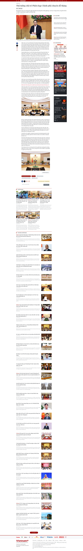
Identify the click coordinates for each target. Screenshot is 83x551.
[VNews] (66, 537)
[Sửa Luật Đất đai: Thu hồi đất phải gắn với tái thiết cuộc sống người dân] (46, 496)
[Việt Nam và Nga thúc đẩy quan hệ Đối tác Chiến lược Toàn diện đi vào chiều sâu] (46, 287)
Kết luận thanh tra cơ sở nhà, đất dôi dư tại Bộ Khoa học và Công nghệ (28, 275)
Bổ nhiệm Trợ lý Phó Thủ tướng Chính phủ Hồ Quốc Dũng (27, 354)
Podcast (58, 98)
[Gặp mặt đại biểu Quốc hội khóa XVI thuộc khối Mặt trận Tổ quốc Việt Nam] (46, 307)
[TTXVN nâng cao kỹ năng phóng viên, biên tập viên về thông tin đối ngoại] (46, 506)
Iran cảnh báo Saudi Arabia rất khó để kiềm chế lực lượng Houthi (57, 117)
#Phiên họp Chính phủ (40, 176)
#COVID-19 (33, 176)
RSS (44, 540)
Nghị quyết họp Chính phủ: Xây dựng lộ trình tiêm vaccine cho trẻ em (21, 221)
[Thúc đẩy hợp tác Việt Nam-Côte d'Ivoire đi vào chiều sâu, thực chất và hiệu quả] (46, 247)
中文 (58, 0)
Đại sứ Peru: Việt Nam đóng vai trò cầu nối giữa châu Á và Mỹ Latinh (28, 474)
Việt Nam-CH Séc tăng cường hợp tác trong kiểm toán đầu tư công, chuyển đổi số (27, 524)
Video (57, 62)
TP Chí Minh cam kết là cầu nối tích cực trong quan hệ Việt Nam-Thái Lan (27, 424)
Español (56, 0)
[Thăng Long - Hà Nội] (62, 0)
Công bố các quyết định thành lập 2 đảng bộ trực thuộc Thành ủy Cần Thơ (27, 484)
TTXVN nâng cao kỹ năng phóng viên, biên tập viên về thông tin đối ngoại (27, 504)
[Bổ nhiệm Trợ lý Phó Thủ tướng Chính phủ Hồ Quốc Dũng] (46, 356)
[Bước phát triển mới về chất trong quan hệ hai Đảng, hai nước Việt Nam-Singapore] (46, 416)
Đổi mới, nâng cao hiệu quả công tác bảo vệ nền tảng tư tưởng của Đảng (28, 464)
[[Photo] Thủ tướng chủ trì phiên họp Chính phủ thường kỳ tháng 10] (34, 215)
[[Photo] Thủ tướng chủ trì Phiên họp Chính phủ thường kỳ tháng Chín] (34, 195)
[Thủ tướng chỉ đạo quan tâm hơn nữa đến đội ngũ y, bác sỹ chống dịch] (22, 195)
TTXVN (53, 540)
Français (53, 0)
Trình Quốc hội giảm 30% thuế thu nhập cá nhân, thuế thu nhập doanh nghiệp (27, 444)
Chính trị (18, 3)
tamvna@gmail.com (52, 543)
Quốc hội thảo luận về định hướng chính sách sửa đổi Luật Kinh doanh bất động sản (28, 235)
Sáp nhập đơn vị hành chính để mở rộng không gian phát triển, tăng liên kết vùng (60, 18)
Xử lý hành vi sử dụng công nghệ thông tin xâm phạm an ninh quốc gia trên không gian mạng (28, 265)
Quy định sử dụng (39, 540)
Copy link (17, 50)
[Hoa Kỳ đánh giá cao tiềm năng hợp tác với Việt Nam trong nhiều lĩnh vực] (46, 297)
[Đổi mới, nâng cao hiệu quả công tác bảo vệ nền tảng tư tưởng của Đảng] (46, 466)
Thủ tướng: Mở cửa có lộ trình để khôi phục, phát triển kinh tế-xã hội (45, 201)
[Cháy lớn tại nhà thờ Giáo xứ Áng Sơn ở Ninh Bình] (64, 102)
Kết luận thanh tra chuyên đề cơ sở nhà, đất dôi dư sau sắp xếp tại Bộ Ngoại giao (27, 344)
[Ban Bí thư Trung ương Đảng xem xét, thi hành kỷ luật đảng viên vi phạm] (46, 406)
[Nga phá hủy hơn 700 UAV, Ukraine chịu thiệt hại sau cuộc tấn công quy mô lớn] (64, 109)
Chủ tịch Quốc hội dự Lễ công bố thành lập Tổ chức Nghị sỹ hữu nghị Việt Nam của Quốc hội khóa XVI (28, 374)
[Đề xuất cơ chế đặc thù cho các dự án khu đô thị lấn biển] (46, 337)
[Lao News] (29, 537)
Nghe (57, 120)
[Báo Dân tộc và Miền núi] (17, 537)
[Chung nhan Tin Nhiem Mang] (62, 542)
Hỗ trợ (46, 540)
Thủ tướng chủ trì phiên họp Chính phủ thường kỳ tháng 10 (33, 221)
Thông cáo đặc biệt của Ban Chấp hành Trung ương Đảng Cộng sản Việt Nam (60, 23)
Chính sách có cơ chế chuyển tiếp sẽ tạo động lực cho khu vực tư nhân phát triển (60, 90)
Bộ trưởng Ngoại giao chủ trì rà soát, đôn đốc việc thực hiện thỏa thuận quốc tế (27, 315)
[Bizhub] (26, 537)
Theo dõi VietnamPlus (41, 181)
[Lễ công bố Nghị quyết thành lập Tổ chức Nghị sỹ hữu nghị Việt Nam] (46, 366)
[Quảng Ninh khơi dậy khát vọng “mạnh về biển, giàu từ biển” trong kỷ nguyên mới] (46, 516)
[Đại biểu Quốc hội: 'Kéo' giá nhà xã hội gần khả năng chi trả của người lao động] (46, 386)
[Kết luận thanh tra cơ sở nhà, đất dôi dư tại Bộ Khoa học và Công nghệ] (46, 277)
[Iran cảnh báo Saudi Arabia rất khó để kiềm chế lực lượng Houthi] (64, 117)
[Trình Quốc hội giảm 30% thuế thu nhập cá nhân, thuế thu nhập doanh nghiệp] (46, 446)
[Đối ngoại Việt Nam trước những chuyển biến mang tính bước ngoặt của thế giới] (46, 436)
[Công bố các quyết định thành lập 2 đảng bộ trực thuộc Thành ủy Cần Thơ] (46, 486)
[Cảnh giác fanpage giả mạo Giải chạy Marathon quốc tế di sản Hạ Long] (60, 48)
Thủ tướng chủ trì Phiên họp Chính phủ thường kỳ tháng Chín (33, 201)
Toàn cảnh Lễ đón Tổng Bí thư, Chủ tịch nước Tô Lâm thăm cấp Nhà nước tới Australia (60, 38)
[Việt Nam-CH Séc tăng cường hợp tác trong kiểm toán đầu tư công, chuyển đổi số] (46, 526)
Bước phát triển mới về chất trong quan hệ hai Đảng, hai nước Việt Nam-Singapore (28, 414)
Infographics (58, 42)
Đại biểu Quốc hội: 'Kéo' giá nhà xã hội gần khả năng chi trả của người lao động (28, 384)
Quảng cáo (61, 540)
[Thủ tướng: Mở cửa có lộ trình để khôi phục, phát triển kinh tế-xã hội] (46, 195)
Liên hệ (65, 540)
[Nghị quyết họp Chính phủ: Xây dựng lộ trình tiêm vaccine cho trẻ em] (22, 215)
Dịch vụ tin (56, 540)
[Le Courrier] (56, 537)
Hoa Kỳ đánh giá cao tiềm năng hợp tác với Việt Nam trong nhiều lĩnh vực (27, 295)
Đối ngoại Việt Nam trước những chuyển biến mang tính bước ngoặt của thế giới (27, 434)
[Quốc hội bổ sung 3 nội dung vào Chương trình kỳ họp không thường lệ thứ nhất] (46, 456)
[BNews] (22, 537)
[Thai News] (32, 537)
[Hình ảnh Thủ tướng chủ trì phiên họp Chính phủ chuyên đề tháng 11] (35, 84)
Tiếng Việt (47, 0)
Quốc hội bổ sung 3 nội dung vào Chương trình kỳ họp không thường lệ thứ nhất (27, 454)
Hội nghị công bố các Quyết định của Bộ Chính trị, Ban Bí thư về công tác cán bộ (60, 33)
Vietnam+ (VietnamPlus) (23, 0)
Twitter (17, 45)
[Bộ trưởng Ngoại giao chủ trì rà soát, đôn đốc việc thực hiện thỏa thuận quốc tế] (46, 317)
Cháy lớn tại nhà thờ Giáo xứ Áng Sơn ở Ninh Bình (57, 101)
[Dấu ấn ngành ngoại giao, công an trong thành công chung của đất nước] (46, 396)
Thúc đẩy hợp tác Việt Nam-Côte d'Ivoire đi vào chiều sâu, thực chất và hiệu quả (27, 245)
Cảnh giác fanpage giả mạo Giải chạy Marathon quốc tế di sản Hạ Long (60, 56)
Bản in (17, 48)
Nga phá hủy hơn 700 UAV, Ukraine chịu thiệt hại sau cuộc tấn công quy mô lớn (57, 109)
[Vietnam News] (49, 537)
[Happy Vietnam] (37, 537)
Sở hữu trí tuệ (34, 540)
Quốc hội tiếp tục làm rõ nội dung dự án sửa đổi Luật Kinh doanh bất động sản (27, 255)
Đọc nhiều (57, 15)
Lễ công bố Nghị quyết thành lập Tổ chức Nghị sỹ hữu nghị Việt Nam (27, 364)
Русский (61, 0)
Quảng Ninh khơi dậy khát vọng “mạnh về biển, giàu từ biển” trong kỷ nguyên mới (27, 514)
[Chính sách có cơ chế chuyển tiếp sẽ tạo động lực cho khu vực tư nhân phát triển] (60, 83)
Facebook (17, 43)
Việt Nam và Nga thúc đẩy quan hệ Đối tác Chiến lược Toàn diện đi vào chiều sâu (27, 285)
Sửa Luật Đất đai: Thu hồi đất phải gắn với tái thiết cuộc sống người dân (28, 494)
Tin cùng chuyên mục (22, 232)
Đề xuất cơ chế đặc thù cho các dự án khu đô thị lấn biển (28, 334)
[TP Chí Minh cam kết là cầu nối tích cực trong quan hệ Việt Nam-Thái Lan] (46, 426)
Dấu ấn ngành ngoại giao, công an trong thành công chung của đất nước (27, 394)
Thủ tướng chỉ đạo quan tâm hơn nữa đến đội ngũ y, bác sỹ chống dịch (22, 201)
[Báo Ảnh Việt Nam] (61, 537)
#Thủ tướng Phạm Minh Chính (26, 176)
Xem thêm (34, 532)
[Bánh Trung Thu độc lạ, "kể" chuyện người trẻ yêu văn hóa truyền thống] (60, 68)
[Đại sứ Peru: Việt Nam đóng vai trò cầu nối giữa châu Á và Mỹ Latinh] (46, 476)
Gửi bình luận (46, 184)
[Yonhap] (43, 537)
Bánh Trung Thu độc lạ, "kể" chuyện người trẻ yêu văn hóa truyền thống (59, 75)
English (50, 0)
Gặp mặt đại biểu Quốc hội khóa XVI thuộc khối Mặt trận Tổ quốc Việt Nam (28, 305)
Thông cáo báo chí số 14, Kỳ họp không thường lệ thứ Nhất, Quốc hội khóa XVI (27, 325)
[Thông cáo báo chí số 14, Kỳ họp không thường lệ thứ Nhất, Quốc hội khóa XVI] (46, 327)
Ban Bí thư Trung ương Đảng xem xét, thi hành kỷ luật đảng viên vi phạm (27, 404)
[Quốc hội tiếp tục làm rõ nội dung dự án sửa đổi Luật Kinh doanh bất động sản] (46, 257)
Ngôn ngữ (50, 540)
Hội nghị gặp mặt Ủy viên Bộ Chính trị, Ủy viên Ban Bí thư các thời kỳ (60, 28)
